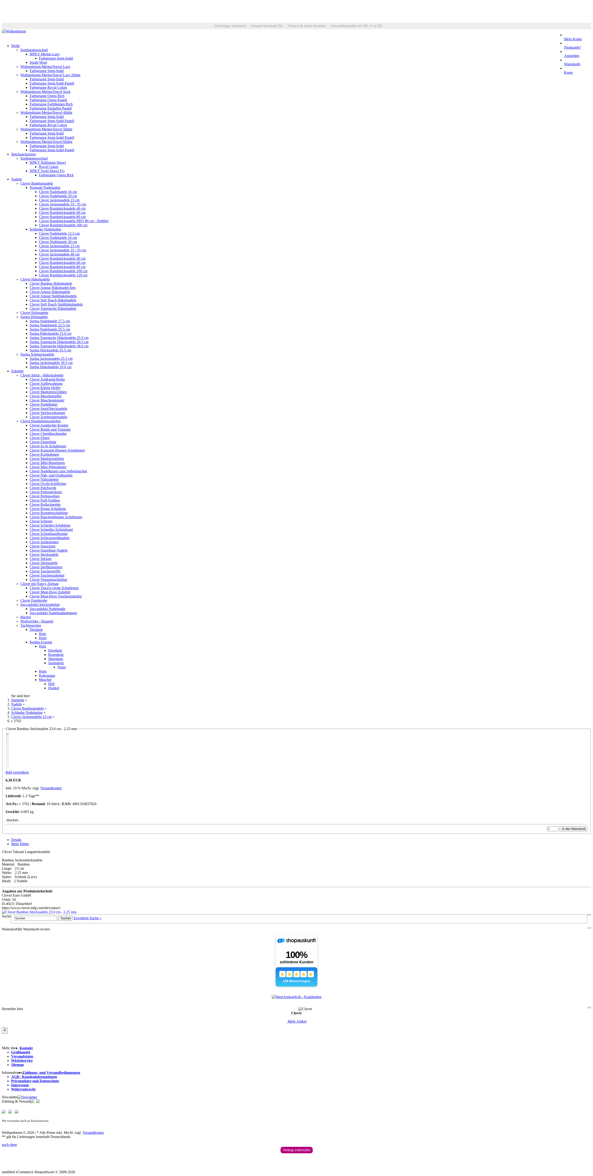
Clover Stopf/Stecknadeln (48, 409)
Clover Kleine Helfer (45, 388)
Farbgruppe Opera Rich (47, 96)
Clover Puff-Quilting (45, 500)
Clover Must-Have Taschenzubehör (56, 596)
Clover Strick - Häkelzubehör (41, 375)
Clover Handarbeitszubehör (40, 421)
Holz (42, 634)
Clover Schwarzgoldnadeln (49, 538)
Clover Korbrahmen (44, 454)
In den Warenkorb (573, 829)
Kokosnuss (47, 675)
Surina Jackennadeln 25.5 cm (51, 358)
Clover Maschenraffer (46, 396)
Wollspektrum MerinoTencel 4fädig (46, 112)
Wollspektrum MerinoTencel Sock (45, 92)
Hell (51, 684)
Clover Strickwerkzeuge (47, 413)
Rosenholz (56, 655)
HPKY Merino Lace (45, 54)
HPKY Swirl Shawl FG (47, 171)
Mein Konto (573, 39)
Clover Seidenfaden (44, 542)
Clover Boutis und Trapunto (50, 429)
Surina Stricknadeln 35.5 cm (50, 350)
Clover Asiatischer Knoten (49, 425)
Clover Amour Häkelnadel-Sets (53, 288)
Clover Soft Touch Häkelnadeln (53, 300)
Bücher (25, 617)
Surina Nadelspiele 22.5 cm (50, 325)
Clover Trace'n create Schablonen (54, 588)
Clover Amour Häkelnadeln (50, 292)
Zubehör (17, 371)
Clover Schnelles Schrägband (51, 529)
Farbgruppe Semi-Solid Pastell (52, 83)
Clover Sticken (40, 559)
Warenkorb (572, 64)
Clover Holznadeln (34, 313)
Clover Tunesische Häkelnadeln (53, 308)
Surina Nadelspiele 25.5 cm (50, 329)
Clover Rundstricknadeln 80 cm (62, 217)
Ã (5, 1030)
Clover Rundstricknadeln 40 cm (62, 208)
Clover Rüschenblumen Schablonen (56, 517)
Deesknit (36, 630)
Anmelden (571, 56)
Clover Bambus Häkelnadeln (51, 283)
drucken (12, 820)
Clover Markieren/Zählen (48, 392)
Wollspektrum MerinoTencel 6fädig (46, 142)
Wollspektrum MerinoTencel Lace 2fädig (50, 75)
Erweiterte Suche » (87, 918)
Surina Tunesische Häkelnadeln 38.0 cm (59, 346)
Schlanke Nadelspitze (45, 229)
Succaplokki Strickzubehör (40, 605)
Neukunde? (572, 47)
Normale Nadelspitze (45, 188)
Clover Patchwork (43, 488)
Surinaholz (56, 663)
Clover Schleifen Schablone (50, 525)
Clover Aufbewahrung (46, 384)
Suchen (65, 918)
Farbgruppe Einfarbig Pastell (51, 108)
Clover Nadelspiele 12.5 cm (59, 233)
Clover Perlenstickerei (46, 492)
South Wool (38, 62)
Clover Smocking (42, 546)
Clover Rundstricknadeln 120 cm (63, 275)
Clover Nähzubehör (44, 479)
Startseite (17, 700)
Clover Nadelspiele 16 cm (58, 192)
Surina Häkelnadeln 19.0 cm (50, 367)
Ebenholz (55, 650)
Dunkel (53, 688)
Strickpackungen (23, 154)
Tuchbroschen (30, 625)
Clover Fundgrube (33, 600)
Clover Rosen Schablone (48, 509)
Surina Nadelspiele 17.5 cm (50, 321)
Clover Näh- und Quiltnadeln (51, 475)
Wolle (15, 46)
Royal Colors (48, 167)
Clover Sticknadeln (44, 563)
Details (16, 840)
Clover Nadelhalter (43, 404)
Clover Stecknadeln (44, 554)
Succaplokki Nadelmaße (47, 609)
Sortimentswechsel (34, 50)
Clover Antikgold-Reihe (47, 379)
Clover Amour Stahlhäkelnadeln (53, 296)
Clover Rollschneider (45, 504)
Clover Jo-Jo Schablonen (48, 446)
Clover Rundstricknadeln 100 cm (63, 225)
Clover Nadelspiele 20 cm (58, 196)
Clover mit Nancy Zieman (39, 584)
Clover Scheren (41, 521)
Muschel (45, 680)
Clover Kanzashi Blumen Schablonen (57, 450)
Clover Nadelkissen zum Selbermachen (58, 471)
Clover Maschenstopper (47, 400)
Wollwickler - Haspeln (36, 621)
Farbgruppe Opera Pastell (48, 100)
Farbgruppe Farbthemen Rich (51, 104)
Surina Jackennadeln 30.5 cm (51, 363)
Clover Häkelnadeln (35, 279)
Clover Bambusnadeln (36, 183)
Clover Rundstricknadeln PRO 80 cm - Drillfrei (73, 221)
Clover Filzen (40, 438)
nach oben (9, 1145)
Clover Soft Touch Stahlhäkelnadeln (56, 304)
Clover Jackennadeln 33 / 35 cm (62, 204)
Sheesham (55, 659)
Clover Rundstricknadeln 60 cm (62, 213)
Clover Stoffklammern (46, 567)
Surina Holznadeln (34, 317)
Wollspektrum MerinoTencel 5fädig (46, 129)
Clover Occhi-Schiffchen (48, 484)
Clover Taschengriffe (45, 571)
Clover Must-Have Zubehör (50, 592)
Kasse (568, 72)
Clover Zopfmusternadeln (48, 417)
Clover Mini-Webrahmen (48, 467)
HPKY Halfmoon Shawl (48, 162)
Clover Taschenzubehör (47, 575)
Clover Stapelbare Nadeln (48, 550)
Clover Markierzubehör (47, 459)
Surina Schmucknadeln (37, 354)
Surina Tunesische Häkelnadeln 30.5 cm (59, 342)
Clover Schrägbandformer (49, 534)
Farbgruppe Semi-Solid (56, 58)
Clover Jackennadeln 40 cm (59, 254)
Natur (61, 667)
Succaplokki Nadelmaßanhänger (53, 613)
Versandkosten (51, 788)
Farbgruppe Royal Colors (48, 87)
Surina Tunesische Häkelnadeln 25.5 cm (59, 338)
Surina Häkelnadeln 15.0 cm (50, 333)
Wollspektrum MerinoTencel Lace (45, 67)
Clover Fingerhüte (43, 442)
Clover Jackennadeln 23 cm (59, 200)
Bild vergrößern (17, 772)
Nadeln (16, 179)
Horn (43, 638)
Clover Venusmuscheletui (48, 580)
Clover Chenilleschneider (48, 434)
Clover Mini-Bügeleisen (47, 463)
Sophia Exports (41, 642)
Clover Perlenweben (45, 496)
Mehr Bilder (20, 844)
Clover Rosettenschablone (49, 513)
